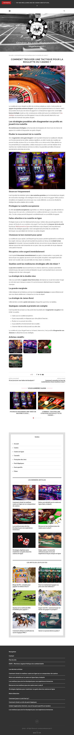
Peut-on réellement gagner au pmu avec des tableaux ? (48, 585)
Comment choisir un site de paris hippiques (23, 702)
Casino (16, 447)
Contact (11, 656)
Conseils (16, 455)
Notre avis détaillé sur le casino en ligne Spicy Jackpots (49, 503)
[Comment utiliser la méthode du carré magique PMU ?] (24, 621)
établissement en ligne (22, 226)
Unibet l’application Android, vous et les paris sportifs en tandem (30, 706)
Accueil (11, 55)
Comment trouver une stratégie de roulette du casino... (51, 413)
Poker (16, 471)
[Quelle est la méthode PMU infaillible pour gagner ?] (24, 598)
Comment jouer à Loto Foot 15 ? (19, 698)
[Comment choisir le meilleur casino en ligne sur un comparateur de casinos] (24, 492)
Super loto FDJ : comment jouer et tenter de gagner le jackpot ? (49, 608)
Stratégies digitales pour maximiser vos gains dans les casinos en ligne (22, 551)
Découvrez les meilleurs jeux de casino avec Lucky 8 (48, 527)
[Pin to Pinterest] (40, 374)
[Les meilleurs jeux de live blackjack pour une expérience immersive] (24, 516)
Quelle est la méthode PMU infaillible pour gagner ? (22, 608)
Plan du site (12, 660)
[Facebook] (37, 721)
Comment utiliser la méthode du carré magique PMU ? (23, 631)
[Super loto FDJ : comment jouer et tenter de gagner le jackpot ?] (49, 598)
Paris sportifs (18, 467)
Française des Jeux (20, 459)
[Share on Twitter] (38, 374)
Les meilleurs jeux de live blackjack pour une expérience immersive (23, 527)
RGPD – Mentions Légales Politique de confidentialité (26, 663)
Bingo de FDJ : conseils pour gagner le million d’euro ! (22, 585)
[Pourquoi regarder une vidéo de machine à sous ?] (23, 400)
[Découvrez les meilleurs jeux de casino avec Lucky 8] (49, 516)
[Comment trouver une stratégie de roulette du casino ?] (51, 400)
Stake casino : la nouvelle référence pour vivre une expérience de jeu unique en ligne (49, 551)
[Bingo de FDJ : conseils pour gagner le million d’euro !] (24, 575)
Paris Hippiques (19, 463)
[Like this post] (33, 374)
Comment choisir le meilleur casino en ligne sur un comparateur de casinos (24, 504)
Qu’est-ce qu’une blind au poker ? (49, 631)
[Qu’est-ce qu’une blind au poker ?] (49, 621)
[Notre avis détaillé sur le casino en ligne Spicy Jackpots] (49, 492)
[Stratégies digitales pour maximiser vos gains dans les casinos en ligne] (24, 540)
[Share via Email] (42, 374)
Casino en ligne (19, 451)
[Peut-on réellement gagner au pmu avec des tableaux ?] (49, 575)
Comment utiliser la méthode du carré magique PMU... (35, 2)
